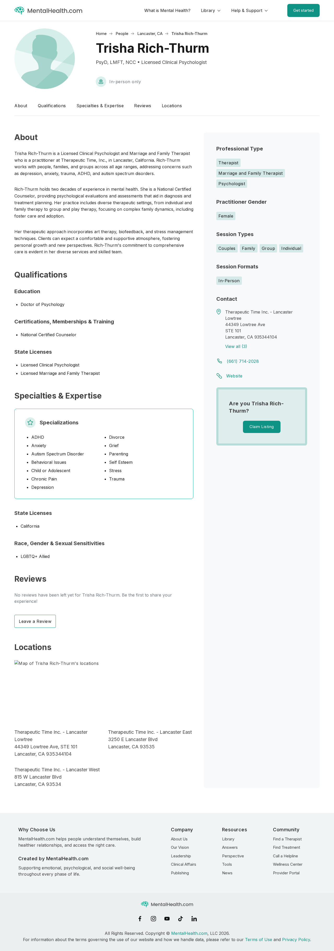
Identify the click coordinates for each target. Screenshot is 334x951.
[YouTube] (167, 919)
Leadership (181, 855)
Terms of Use (258, 939)
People (122, 33)
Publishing (180, 872)
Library (208, 10)
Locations (172, 105)
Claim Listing (261, 426)
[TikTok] (180, 919)
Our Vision (180, 847)
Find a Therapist (287, 838)
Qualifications (52, 105)
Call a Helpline (285, 855)
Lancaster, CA (150, 33)
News (227, 872)
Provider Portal (286, 872)
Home (101, 33)
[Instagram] (153, 919)
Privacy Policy (296, 939)
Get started (303, 10)
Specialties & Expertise (100, 105)
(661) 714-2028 (243, 361)
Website (234, 375)
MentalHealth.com (189, 933)
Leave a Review (35, 621)
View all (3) (236, 346)
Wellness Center (287, 864)
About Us (179, 838)
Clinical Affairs (183, 864)
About (20, 105)
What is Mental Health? (167, 10)
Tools (227, 864)
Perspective (233, 855)
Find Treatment (286, 847)
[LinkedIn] (194, 919)
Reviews (142, 105)
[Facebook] (140, 919)
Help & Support (246, 10)
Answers (230, 847)
